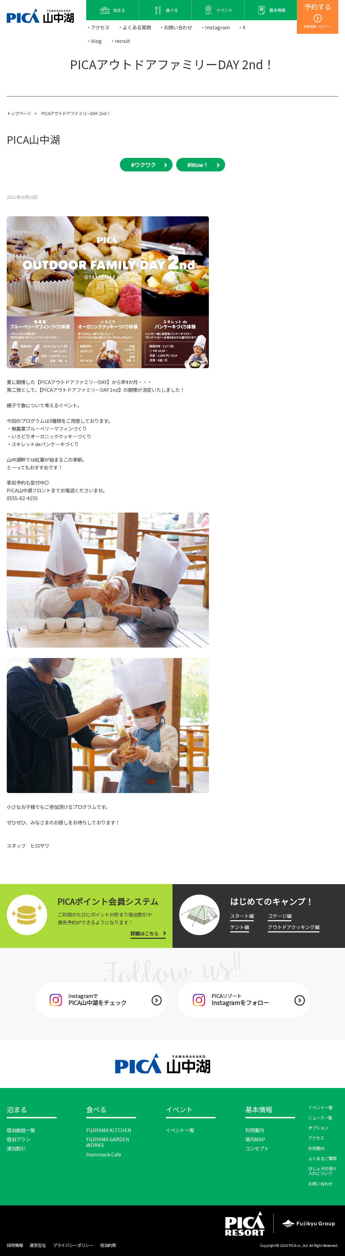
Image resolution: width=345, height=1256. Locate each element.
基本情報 (258, 1109)
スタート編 (242, 915)
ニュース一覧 (320, 1118)
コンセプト (257, 1148)
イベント (179, 1109)
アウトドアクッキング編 (293, 926)
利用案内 (254, 1130)
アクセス (316, 1138)
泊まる (17, 1109)
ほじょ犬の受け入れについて (322, 1171)
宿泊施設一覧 (21, 1130)
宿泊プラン (18, 1139)
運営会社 (38, 1245)
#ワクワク (143, 165)
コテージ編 (279, 915)
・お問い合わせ (175, 27)
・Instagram (215, 27)
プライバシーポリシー (73, 1245)
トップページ (19, 113)
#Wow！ (198, 165)
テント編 (239, 926)
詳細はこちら (144, 933)
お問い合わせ (320, 1184)
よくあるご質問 (322, 1158)
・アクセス (97, 27)
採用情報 (15, 1245)
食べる (96, 1109)
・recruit (120, 40)
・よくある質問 (134, 27)
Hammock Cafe (103, 1154)
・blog (94, 40)
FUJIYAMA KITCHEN (108, 1130)
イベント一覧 (180, 1130)
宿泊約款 (108, 1245)
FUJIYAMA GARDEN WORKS (107, 1142)
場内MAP (255, 1139)
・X (241, 27)
